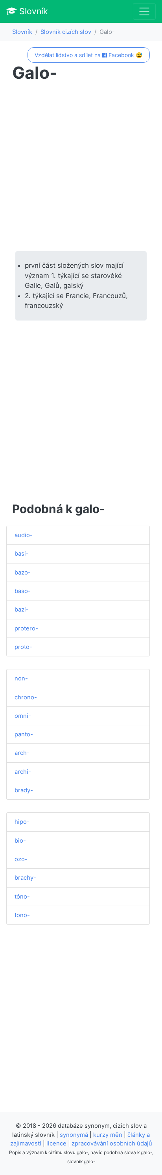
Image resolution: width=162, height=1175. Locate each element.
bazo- (23, 572)
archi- (23, 771)
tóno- (22, 896)
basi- (22, 553)
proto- (23, 647)
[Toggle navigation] (144, 11)
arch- (22, 752)
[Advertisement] (81, 167)
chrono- (26, 697)
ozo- (21, 859)
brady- (24, 790)
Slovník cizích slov (65, 31)
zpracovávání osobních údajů (112, 1143)
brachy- (25, 877)
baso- (23, 591)
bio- (20, 840)
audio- (24, 535)
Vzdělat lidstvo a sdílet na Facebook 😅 (88, 55)
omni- (23, 715)
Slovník (32, 11)
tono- (22, 915)
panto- (24, 734)
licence (56, 1143)
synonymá (74, 1134)
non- (21, 678)
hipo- (22, 821)
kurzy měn (107, 1134)
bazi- (22, 609)
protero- (26, 628)
